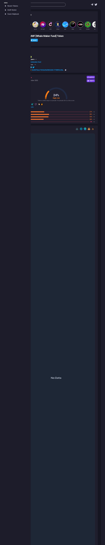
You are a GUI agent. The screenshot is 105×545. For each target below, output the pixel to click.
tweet (35, 40)
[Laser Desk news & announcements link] (96, 5)
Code (32, 107)
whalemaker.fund (35, 62)
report (92, 80)
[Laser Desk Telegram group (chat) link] (92, 5)
